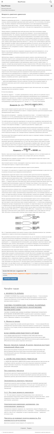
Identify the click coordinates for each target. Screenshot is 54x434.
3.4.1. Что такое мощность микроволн (19, 392)
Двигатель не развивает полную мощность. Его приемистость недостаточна (22, 419)
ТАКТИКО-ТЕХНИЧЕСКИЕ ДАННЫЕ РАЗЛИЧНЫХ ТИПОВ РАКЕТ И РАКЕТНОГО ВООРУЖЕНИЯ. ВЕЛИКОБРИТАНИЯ (24, 307)
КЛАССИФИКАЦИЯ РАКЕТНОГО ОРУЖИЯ (21, 333)
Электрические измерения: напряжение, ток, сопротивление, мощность (21, 405)
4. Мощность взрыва (12, 321)
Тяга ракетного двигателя (14, 370)
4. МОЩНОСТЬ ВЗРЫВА (14, 293)
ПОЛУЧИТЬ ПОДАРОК (10, 278)
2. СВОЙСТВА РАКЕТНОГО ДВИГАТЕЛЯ (20, 359)
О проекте (23, 428)
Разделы (29, 428)
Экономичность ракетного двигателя (18, 380)
